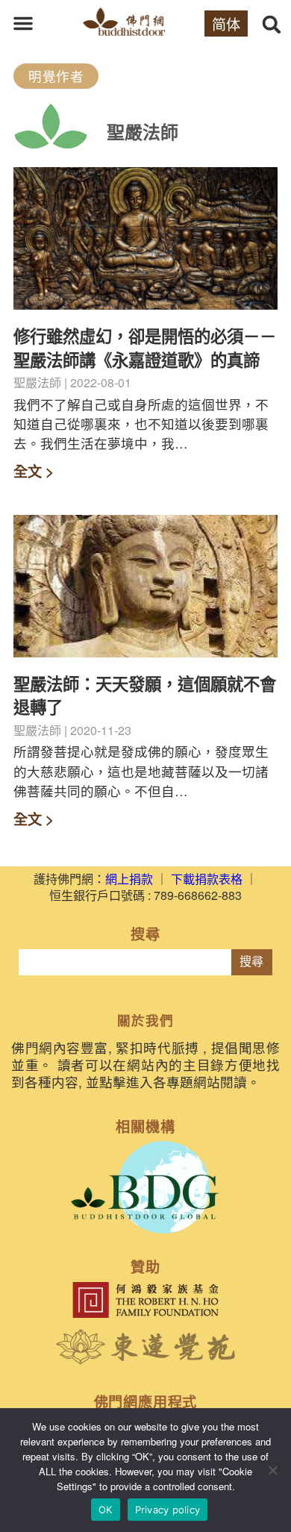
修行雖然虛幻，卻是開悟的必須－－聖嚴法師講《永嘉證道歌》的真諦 (144, 347)
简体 (226, 23)
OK (105, 1510)
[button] (23, 23)
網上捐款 (129, 878)
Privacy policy (168, 1510)
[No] (272, 1470)
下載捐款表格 (206, 878)
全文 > (33, 470)
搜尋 (251, 961)
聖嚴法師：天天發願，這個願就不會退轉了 (144, 695)
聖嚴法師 (142, 131)
